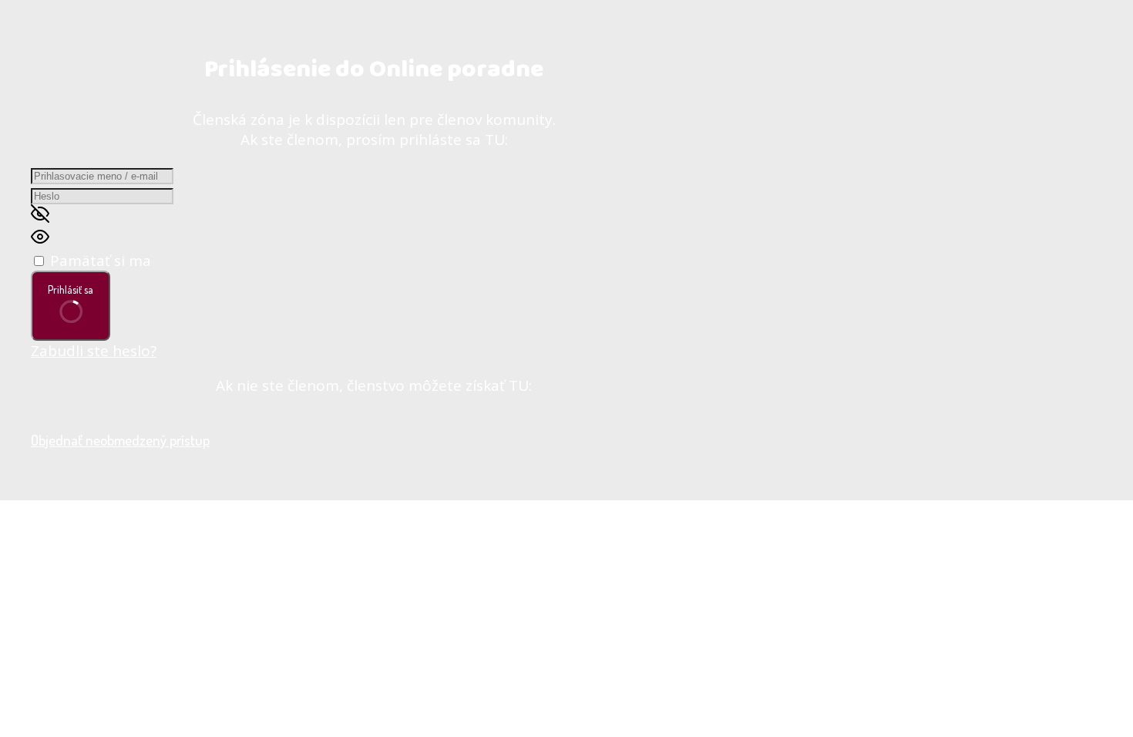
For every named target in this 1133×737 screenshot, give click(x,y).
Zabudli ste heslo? (93, 351)
